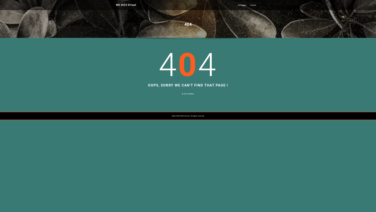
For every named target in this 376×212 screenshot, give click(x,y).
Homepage (242, 5)
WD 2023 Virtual (126, 4)
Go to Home (189, 94)
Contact (253, 5)
